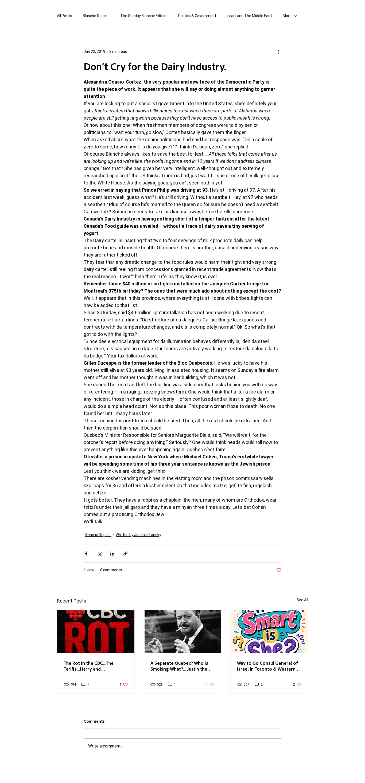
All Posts (64, 16)
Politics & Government (197, 16)
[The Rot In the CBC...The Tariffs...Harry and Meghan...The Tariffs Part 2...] (95, 631)
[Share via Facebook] (86, 553)
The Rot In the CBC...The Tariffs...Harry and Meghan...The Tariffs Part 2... (93, 666)
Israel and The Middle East (249, 16)
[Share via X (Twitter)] (99, 553)
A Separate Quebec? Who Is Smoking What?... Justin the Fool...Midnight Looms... (179, 666)
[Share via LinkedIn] (112, 553)
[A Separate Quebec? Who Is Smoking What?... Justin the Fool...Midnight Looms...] (182, 631)
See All (302, 600)
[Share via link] (125, 553)
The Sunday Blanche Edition (144, 16)
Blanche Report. (96, 16)
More (287, 16)
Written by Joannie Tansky (138, 535)
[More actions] (278, 51)
